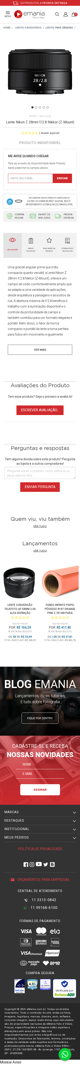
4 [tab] (44, 107)
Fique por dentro (40, 718)
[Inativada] (19, 986)
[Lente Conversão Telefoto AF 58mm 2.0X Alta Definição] (19, 581)
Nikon (32, 116)
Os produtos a (44, 3)
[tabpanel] (40, 77)
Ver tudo (40, 526)
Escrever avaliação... (40, 410)
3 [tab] (40, 107)
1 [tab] (32, 107)
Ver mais (40, 349)
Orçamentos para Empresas (43, 880)
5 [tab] (47, 107)
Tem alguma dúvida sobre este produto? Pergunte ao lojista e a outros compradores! (40, 461)
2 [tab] (36, 107)
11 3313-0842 (43, 900)
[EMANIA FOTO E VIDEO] (6, 28)
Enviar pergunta (40, 487)
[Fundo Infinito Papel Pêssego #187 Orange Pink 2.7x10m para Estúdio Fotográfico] (59, 581)
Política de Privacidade (40, 849)
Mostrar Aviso (10, 1062)
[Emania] (29, 14)
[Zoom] (40, 77)
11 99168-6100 (43, 908)
